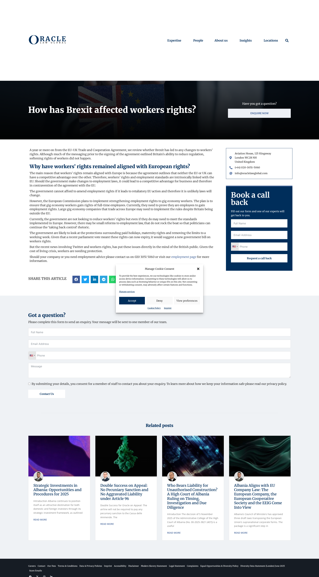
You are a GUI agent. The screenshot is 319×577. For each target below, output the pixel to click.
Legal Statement (177, 566)
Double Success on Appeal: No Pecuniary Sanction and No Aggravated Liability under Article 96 (124, 492)
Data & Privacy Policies (90, 566)
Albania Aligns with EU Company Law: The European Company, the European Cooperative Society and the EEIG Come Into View (258, 496)
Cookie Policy (154, 308)
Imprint (167, 308)
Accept (132, 300)
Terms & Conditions (67, 566)
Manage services (127, 291)
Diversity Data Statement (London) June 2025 (262, 566)
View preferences (186, 300)
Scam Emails (35, 570)
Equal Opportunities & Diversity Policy (219, 566)
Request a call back (259, 258)
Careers (32, 566)
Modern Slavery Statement (154, 566)
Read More (40, 519)
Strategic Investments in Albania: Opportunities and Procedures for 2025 (57, 490)
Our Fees (51, 566)
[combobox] (235, 247)
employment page (183, 257)
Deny (159, 300)
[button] (198, 269)
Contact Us (47, 394)
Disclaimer (133, 566)
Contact (41, 566)
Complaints (192, 566)
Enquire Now (259, 113)
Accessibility (120, 566)
